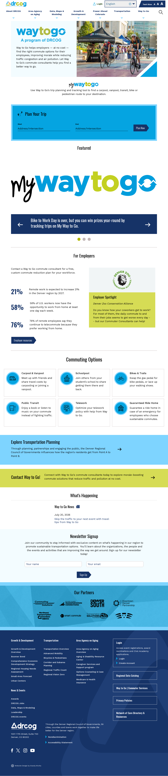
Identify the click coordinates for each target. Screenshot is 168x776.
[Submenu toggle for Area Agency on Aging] (35, 19)
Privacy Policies (124, 700)
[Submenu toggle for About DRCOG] (13, 19)
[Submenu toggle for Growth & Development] (78, 19)
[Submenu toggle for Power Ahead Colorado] (100, 19)
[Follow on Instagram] (25, 751)
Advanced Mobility (53, 653)
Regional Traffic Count (55, 670)
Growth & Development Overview (23, 650)
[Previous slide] (20, 225)
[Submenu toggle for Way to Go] (143, 19)
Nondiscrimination (57, 737)
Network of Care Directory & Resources (130, 714)
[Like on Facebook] (12, 751)
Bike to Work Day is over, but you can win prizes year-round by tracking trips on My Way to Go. (78, 223)
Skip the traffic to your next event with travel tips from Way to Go (81, 520)
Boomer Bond (18, 656)
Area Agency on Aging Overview (87, 650)
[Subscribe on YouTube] (32, 751)
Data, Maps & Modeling (23, 707)
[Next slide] (148, 225)
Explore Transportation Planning (35, 442)
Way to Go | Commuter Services (132, 688)
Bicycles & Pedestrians (55, 658)
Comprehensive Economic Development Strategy (24, 662)
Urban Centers (18, 681)
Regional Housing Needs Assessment (23, 670)
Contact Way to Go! (25, 477)
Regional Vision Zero (54, 674)
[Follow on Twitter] (18, 751)
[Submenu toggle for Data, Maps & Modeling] (56, 19)
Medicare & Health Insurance (85, 681)
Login (100, 4)
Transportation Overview (56, 649)
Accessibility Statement (60, 742)
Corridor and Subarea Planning (54, 664)
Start (20, 124)
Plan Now (140, 128)
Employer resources (23, 340)
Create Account (127, 663)
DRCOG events (18, 716)
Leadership (16, 712)
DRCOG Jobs (17, 703)
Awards (15, 699)
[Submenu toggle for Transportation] (121, 19)
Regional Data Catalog (127, 675)
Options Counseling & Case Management (90, 673)
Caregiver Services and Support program (88, 666)
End (77, 124)
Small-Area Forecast (21, 676)
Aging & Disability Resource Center (90, 658)
